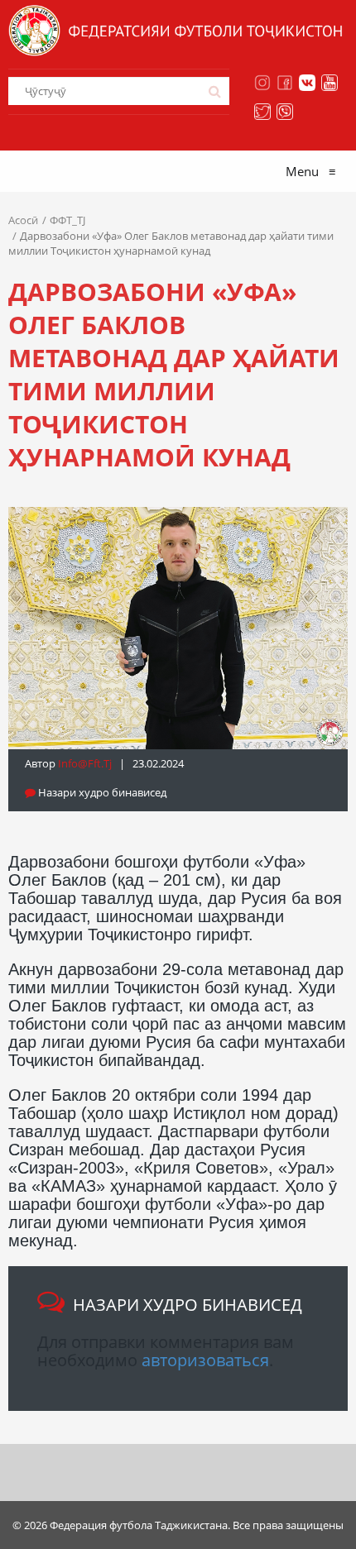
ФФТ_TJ (67, 220)
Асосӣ (23, 220)
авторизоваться (205, 1360)
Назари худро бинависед (101, 792)
